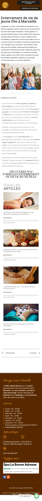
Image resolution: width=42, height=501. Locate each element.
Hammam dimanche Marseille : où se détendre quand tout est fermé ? (18, 213)
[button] (11, 5)
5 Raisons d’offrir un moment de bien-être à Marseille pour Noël (20, 250)
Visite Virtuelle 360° (10, 453)
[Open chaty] (36, 496)
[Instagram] (8, 477)
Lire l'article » (7, 218)
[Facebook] (4, 477)
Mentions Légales (24, 494)
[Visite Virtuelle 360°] (4, 448)
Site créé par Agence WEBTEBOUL (21, 488)
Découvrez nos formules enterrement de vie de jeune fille (21, 174)
